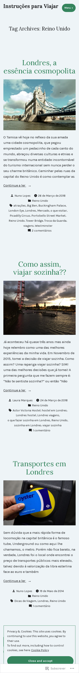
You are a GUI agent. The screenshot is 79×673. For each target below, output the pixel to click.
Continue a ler (14, 185)
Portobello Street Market (48, 215)
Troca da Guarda (55, 220)
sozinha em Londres (27, 425)
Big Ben (32, 205)
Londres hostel (26, 415)
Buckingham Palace (52, 205)
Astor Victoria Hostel (26, 410)
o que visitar (59, 210)
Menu (70, 7)
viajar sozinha (52, 425)
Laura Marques (22, 400)
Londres (30, 210)
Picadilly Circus (20, 215)
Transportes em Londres (39, 467)
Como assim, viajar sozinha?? (39, 268)
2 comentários (42, 231)
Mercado (43, 210)
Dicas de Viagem (25, 601)
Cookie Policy (40, 650)
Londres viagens (48, 415)
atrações (19, 205)
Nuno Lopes (23, 195)
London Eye (16, 210)
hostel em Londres (54, 410)
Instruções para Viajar (30, 6)
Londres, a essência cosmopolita (40, 66)
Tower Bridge (34, 220)
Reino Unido (40, 200)
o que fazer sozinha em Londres (29, 420)
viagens (28, 225)
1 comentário (41, 430)
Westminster (43, 225)
